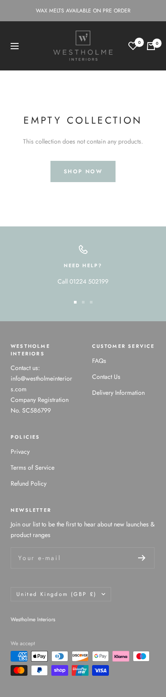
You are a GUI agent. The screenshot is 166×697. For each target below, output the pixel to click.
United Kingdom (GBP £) (56, 594)
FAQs (99, 360)
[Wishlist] (133, 46)
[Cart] (151, 46)
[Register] (142, 558)
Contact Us (106, 376)
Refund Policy (28, 483)
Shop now (83, 171)
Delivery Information (118, 392)
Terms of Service (32, 467)
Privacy (20, 451)
